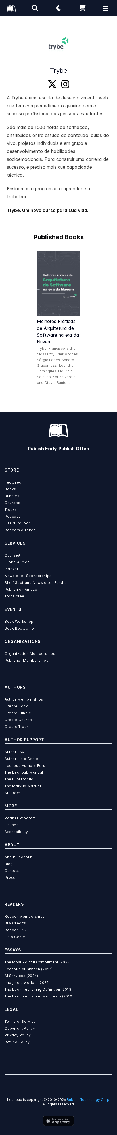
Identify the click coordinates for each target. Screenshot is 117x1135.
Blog (9, 864)
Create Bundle (18, 713)
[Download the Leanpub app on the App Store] (58, 1121)
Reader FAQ (16, 930)
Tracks (11, 509)
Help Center (16, 937)
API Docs (13, 793)
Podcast (12, 516)
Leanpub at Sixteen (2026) (29, 969)
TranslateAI (15, 596)
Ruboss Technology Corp (88, 1099)
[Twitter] (52, 84)
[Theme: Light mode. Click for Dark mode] (58, 8)
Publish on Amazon (22, 589)
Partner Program (20, 818)
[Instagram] (65, 84)
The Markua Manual (23, 786)
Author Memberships (24, 699)
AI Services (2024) (21, 976)
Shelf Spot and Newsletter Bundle (36, 582)
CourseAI (13, 555)
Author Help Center (22, 759)
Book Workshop (19, 621)
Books (10, 489)
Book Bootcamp (19, 628)
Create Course (18, 720)
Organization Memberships (30, 653)
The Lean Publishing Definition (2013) (39, 989)
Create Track (17, 726)
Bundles (12, 496)
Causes (12, 825)
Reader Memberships (25, 916)
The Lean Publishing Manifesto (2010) (39, 996)
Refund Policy (17, 1042)
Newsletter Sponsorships (28, 576)
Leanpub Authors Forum (27, 765)
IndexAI (11, 569)
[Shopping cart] (82, 8)
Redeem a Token (20, 530)
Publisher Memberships (27, 660)
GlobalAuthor (17, 562)
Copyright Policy (20, 1028)
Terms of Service (20, 1021)
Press (10, 877)
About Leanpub (19, 857)
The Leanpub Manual (24, 772)
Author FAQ (15, 752)
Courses (12, 503)
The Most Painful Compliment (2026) (38, 962)
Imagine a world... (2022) (27, 982)
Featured (13, 482)
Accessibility (16, 832)
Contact (12, 871)
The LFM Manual (19, 779)
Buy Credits (15, 923)
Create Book (16, 706)
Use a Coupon (18, 523)
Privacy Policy (18, 1035)
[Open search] (35, 8)
